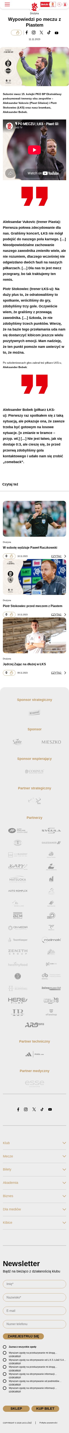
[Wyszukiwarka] (59, 4)
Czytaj (56, 556)
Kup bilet (45, 1408)
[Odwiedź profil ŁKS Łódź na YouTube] (50, 1109)
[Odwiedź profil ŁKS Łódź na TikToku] (42, 1110)
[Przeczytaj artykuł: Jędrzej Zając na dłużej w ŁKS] (34, 635)
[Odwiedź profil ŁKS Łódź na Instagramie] (26, 1110)
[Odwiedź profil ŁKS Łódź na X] (34, 1110)
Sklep (16, 1408)
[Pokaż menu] (7, 4)
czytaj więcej (15, 1356)
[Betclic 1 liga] (48, 4)
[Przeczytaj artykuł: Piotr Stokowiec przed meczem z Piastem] (34, 577)
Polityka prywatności (48, 1423)
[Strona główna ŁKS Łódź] (34, 7)
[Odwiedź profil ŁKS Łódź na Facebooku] (18, 1110)
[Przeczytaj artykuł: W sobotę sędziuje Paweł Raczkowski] (34, 518)
